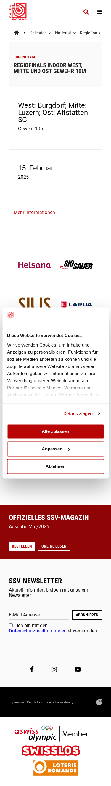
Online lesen (54, 546)
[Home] (16, 33)
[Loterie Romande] (55, 768)
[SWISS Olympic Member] (56, 734)
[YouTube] (78, 670)
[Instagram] (54, 670)
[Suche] (86, 12)
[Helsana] (35, 265)
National (63, 33)
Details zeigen (78, 413)
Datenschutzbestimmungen (38, 631)
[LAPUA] (77, 306)
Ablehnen (55, 466)
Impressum (16, 702)
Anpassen (52, 448)
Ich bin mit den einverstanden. (53, 628)
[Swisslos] (55, 751)
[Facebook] (32, 670)
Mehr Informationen (34, 212)
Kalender (38, 33)
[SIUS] (35, 306)
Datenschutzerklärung (59, 702)
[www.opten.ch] (99, 702)
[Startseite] (21, 12)
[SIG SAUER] (77, 265)
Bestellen (22, 546)
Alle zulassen (55, 431)
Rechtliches (34, 702)
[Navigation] (100, 12)
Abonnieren (87, 615)
